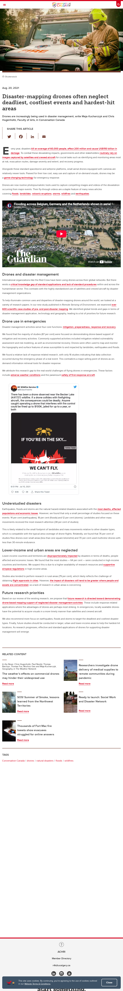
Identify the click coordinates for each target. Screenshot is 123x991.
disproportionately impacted (62, 556)
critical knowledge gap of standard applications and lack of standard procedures (53, 284)
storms (56, 193)
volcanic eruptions (42, 193)
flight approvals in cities (25, 580)
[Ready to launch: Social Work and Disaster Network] (70, 702)
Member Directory (61, 958)
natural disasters (44, 760)
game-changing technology (18, 177)
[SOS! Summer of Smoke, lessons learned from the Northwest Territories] (9, 702)
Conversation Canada (13, 760)
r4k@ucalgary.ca (61, 965)
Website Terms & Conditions (37, 983)
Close (109, 982)
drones (30, 760)
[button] (11, 136)
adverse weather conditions (25, 375)
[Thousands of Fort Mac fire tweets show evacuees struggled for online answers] (9, 730)
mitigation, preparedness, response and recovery (89, 327)
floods (15, 193)
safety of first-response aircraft (78, 375)
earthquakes (82, 193)
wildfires (65, 193)
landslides (25, 193)
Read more (8, 683)
